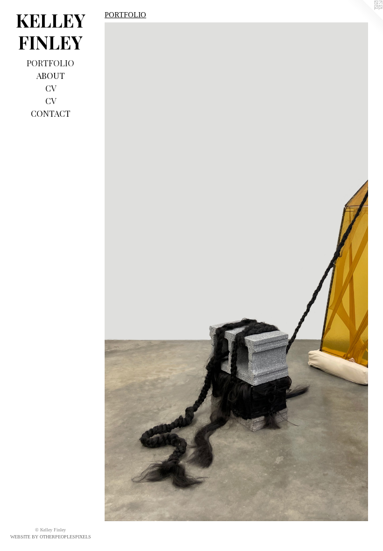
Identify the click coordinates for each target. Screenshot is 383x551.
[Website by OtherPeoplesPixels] (364, 18)
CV (50, 88)
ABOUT (50, 75)
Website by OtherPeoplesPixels (50, 536)
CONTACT (51, 113)
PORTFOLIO (50, 63)
